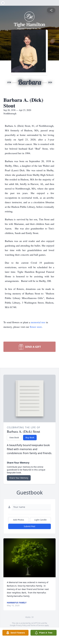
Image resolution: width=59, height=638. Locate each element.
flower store (36, 326)
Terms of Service (37, 625)
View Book (14, 437)
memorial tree (38, 322)
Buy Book (29, 437)
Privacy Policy (21, 625)
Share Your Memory (18, 477)
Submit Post (29, 526)
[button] (29, 557)
